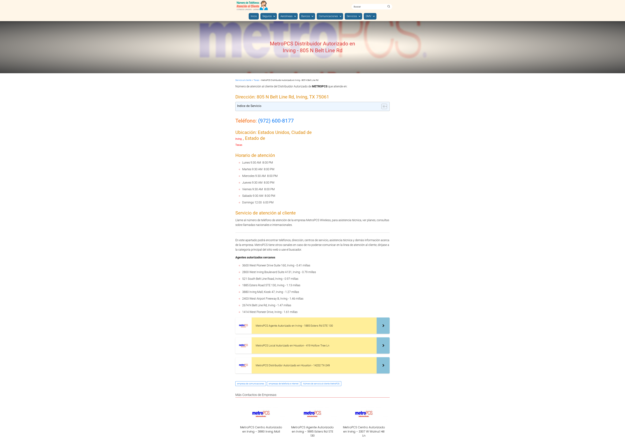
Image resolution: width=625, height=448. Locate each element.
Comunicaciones (328, 16)
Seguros (267, 16)
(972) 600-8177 (276, 121)
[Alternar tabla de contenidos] (382, 106)
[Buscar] (388, 6)
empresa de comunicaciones (250, 383)
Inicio (254, 16)
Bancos (305, 16)
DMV (368, 16)
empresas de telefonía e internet (284, 383)
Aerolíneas (286, 16)
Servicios (352, 16)
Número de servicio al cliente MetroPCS (321, 383)
